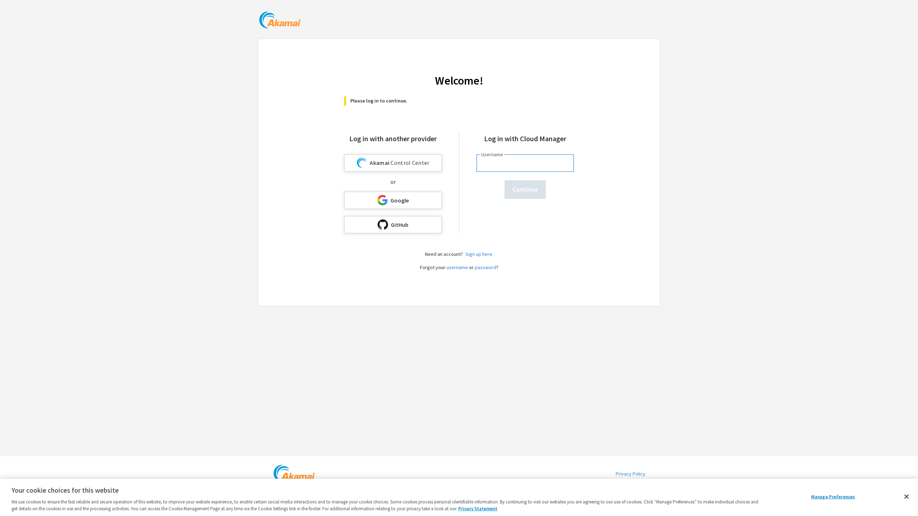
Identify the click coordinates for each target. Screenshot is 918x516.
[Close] (906, 497)
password (485, 267)
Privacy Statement (477, 509)
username (457, 267)
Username (492, 154)
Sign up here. (479, 254)
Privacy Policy (630, 473)
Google (400, 200)
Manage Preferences (833, 497)
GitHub (399, 224)
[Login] (280, 20)
